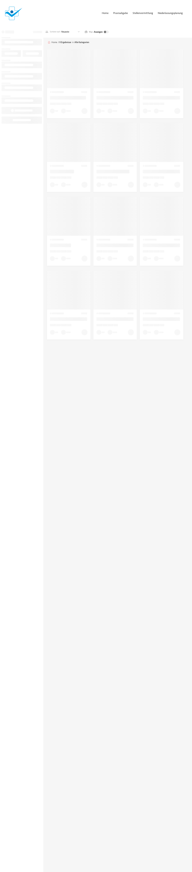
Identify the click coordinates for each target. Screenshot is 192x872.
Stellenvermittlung (143, 13)
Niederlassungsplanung (170, 13)
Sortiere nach (55, 32)
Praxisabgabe (120, 13)
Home (105, 13)
